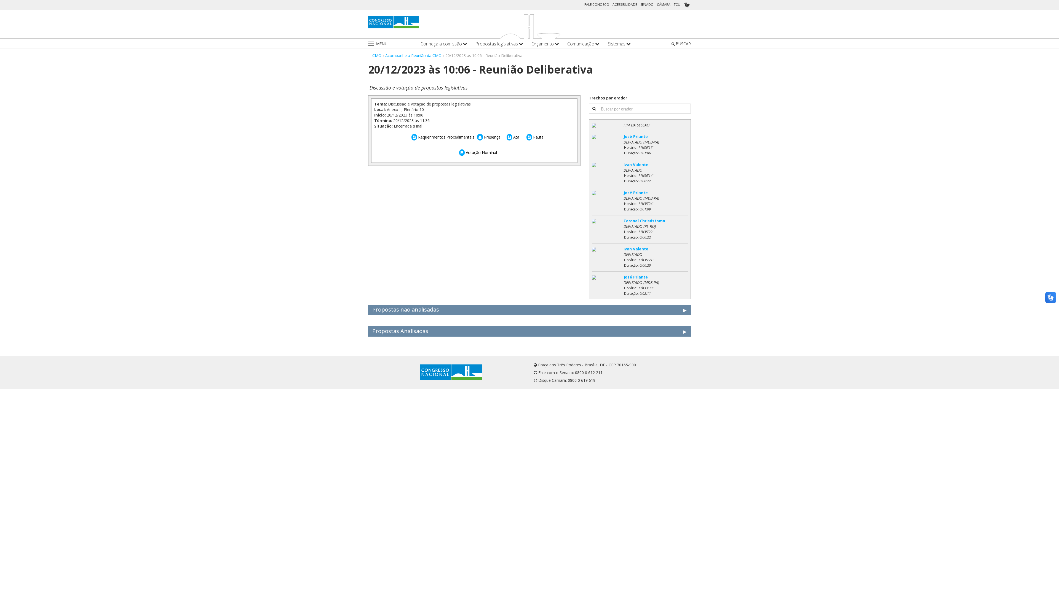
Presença (492, 137)
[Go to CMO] (393, 22)
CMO (376, 55)
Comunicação (581, 44)
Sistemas (617, 44)
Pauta (538, 137)
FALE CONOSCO (596, 4)
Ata (515, 137)
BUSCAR (683, 43)
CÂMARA (663, 4)
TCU (677, 4)
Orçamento (543, 44)
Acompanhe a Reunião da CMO (413, 55)
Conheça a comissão (442, 44)
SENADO (647, 4)
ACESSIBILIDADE (625, 4)
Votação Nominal (481, 152)
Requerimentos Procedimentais (445, 137)
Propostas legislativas (497, 44)
